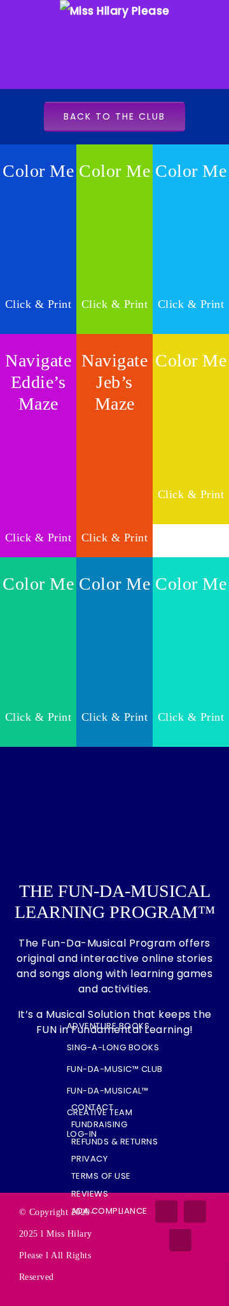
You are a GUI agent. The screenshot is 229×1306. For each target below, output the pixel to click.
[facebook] (166, 1211)
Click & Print (38, 304)
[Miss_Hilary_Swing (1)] (38, 607)
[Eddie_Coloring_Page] (114, 194)
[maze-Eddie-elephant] (38, 426)
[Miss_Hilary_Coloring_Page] (191, 383)
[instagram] (195, 1211)
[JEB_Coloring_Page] (191, 194)
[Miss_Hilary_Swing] (38, 194)
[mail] (180, 1240)
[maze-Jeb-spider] (114, 426)
